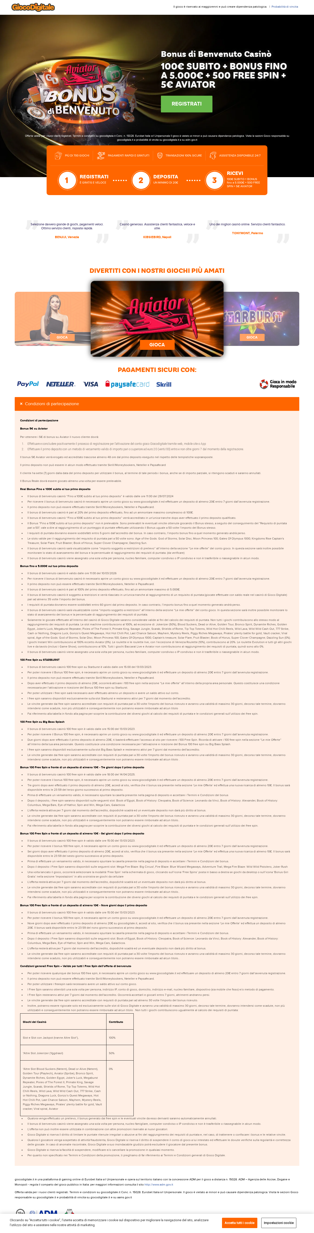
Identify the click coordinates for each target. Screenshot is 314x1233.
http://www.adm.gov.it (158, 1184)
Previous (52, 319)
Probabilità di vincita (285, 6)
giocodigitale (37, 7)
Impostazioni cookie (279, 1223)
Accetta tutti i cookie (240, 1223)
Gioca (157, 345)
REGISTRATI (187, 104)
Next (262, 319)
